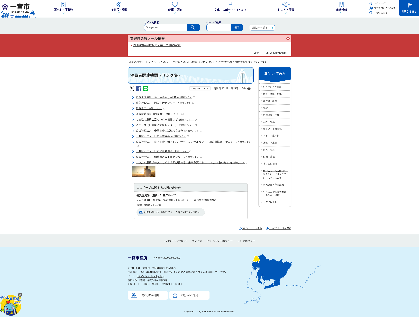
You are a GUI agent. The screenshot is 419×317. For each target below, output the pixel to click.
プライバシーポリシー (220, 241)
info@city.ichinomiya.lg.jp (150, 276)
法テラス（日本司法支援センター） (165, 125)
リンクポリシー (246, 241)
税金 (265, 107)
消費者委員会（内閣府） (158, 114)
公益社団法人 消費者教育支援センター (167, 156)
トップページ (153, 61)
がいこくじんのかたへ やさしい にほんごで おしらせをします (275, 174)
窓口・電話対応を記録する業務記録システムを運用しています (190, 272)
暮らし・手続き (171, 61)
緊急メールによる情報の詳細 (271, 52)
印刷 (244, 88)
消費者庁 (149, 108)
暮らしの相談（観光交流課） (199, 61)
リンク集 (197, 241)
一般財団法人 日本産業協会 (161, 136)
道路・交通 (269, 149)
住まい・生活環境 (272, 128)
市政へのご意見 (189, 295)
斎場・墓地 (269, 156)
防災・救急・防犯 (272, 94)
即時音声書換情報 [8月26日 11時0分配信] (157, 45)
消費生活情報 (225, 61)
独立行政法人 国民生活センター (163, 102)
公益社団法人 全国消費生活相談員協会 (167, 130)
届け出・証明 (270, 100)
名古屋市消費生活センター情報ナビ (165, 119)
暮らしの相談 (270, 163)
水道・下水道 (270, 142)
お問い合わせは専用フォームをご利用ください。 (172, 212)
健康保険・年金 (271, 115)
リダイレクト (270, 202)
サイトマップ (380, 3)
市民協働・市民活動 (273, 184)
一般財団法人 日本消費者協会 (162, 151)
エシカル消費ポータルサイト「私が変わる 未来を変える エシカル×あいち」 (190, 162)
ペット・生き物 (271, 135)
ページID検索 (213, 22)
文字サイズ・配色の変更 (384, 8)
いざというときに (272, 87)
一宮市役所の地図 (149, 295)
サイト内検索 (151, 22)
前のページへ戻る (252, 228)
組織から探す (260, 27)
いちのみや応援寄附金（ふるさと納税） (274, 193)
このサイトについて (175, 241)
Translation (380, 13)
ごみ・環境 (269, 121)
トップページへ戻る (280, 228)
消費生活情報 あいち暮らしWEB (164, 97)
